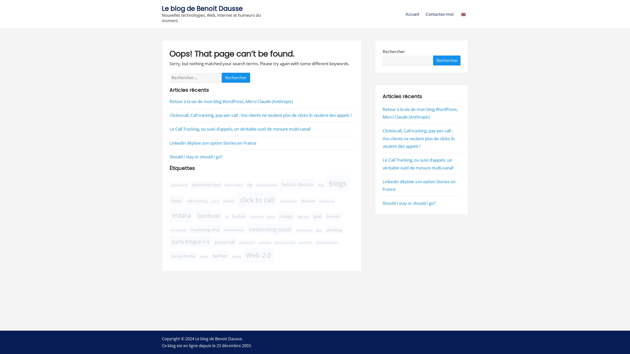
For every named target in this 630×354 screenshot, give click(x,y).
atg (249, 184)
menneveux (234, 229)
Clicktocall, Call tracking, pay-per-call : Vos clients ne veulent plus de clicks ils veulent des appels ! (260, 115)
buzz (177, 200)
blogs (338, 183)
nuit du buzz (304, 230)
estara (181, 215)
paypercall (225, 242)
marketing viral (205, 230)
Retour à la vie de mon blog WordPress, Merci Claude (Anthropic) (231, 101)
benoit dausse (297, 184)
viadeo (236, 256)
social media (183, 256)
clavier (228, 200)
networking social (270, 229)
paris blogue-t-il (190, 241)
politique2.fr (247, 242)
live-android (179, 230)
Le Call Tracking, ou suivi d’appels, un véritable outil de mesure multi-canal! (240, 129)
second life (305, 242)
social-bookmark (326, 242)
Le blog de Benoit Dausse (202, 8)
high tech (303, 217)
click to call (257, 199)
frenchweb (256, 217)
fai (226, 217)
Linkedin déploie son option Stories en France (213, 143)
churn (215, 201)
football (238, 216)
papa (319, 230)
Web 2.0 (258, 255)
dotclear (308, 200)
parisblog (334, 229)
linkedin (333, 216)
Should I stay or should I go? (196, 157)
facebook (209, 215)
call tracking (197, 200)
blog (321, 185)
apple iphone (179, 185)
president (265, 242)
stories (204, 256)
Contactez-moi (440, 14)
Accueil (412, 14)
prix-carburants (285, 242)
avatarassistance (266, 185)
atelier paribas (234, 185)
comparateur (289, 201)
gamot (271, 217)
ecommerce (326, 201)
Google (286, 216)
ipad (318, 216)
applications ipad (206, 184)
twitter (220, 255)
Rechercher (394, 52)
